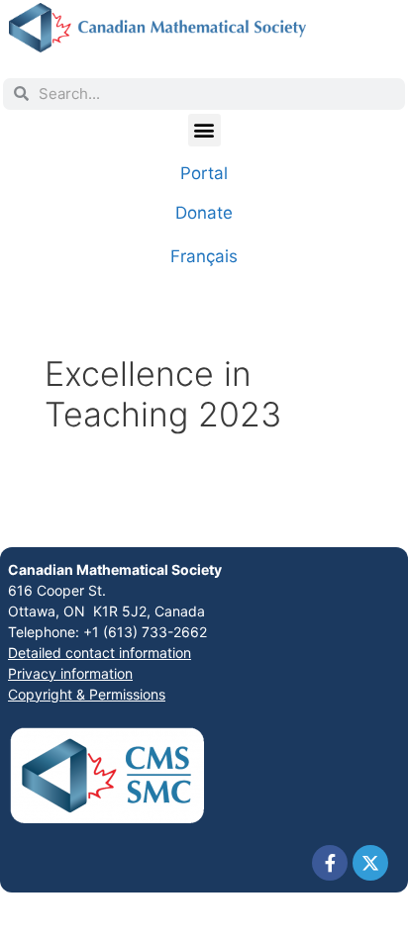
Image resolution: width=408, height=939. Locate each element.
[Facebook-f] (330, 863)
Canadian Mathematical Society (115, 569)
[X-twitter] (370, 863)
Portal (204, 173)
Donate (204, 213)
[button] (204, 130)
